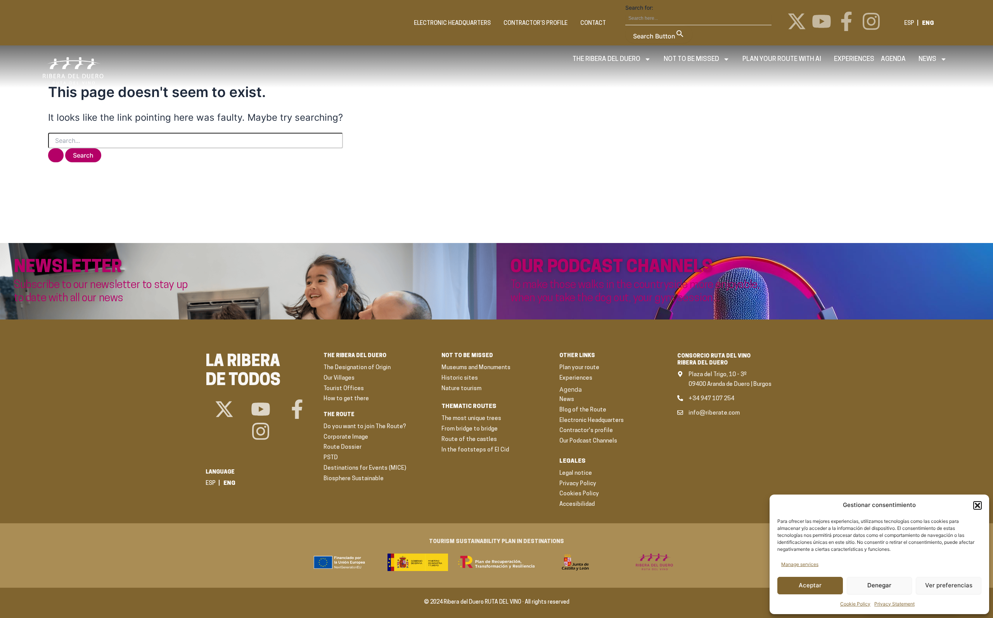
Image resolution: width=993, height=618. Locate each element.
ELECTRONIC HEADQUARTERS (452, 23)
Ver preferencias (948, 585)
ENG (928, 23)
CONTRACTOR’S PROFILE (535, 23)
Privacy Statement (894, 604)
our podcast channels (611, 267)
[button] (977, 505)
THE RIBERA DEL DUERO (606, 59)
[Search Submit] (56, 155)
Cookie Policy (855, 604)
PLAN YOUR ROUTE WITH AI (781, 59)
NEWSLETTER (68, 267)
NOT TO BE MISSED (691, 59)
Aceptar (810, 585)
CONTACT (593, 23)
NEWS (927, 59)
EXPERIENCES (854, 59)
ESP (909, 23)
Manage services (799, 564)
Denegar (879, 585)
